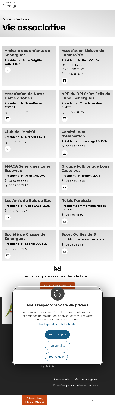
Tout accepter (57, 334)
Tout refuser (56, 356)
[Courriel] (8, 70)
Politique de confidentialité (57, 324)
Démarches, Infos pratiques (34, 400)
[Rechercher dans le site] (92, 400)
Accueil (7, 19)
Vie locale (22, 19)
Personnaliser (57, 345)
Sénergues (11, 5)
